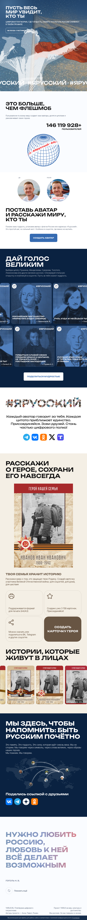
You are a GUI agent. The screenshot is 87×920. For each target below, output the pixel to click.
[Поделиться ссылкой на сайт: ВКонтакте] (35, 437)
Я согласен (76, 918)
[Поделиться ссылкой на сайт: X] (52, 437)
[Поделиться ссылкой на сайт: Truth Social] (60, 437)
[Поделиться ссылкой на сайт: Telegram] (26, 437)
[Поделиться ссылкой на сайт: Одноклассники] (43, 437)
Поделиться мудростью (43, 376)
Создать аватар (43, 238)
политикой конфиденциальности (61, 918)
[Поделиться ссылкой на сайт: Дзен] (26, 801)
